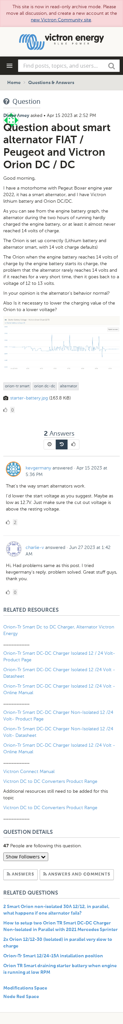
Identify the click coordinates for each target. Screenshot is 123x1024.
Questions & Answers (51, 82)
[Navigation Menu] (9, 65)
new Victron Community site (61, 20)
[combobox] (69, 65)
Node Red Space (21, 996)
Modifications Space (25, 988)
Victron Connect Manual (28, 771)
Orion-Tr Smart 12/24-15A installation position (53, 956)
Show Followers (23, 856)
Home (14, 82)
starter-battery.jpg (29, 398)
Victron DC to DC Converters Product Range (50, 781)
